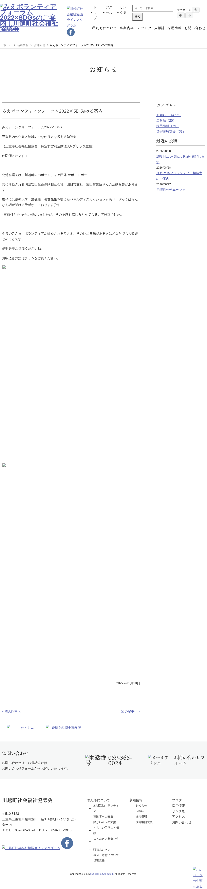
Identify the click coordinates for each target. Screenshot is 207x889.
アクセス (178, 816)
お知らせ (39, 45)
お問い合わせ (195, 28)
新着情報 (23, 45)
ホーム (7, 45)
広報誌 (159, 28)
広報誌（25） (166, 120)
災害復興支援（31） (171, 131)
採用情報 (175, 28)
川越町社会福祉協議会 (102, 874)
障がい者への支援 (104, 822)
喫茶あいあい (101, 849)
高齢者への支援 (103, 816)
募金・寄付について (106, 855)
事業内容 (127, 28)
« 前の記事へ (11, 711)
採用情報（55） (167, 126)
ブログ (146, 28)
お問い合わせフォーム (189, 760)
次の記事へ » (130, 711)
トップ (95, 12)
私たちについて (104, 28)
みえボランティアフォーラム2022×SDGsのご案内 (52, 111)
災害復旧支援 (144, 822)
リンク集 (178, 811)
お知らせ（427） (168, 115)
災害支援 (99, 860)
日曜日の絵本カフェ (170, 190)
